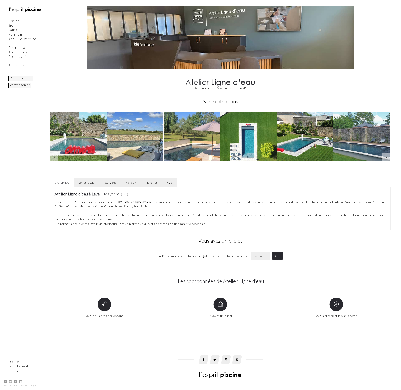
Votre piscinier (20, 85)
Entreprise (62, 182)
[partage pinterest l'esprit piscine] (237, 359)
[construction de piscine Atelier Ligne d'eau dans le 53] (135, 136)
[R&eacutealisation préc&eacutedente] (54, 157)
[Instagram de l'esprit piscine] (10, 381)
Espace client (18, 371)
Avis (170, 182)
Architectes (17, 52)
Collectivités (18, 56)
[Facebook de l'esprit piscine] (15, 381)
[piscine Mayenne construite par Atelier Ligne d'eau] (78, 136)
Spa (11, 25)
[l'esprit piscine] (25, 9)
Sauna (13, 30)
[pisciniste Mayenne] (361, 136)
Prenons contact (21, 78)
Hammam (15, 34)
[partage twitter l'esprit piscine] (215, 359)
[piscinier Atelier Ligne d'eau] (248, 136)
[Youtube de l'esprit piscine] (20, 381)
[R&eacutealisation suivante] (386, 157)
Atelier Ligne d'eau (137, 202)
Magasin (131, 182)
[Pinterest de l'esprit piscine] (5, 381)
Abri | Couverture (22, 39)
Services (111, 182)
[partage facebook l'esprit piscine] (203, 359)
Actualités (16, 65)
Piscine (13, 21)
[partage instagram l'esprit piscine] (226, 359)
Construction (87, 182)
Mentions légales (29, 385)
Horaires (152, 182)
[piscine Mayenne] (192, 136)
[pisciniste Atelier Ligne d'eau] (305, 136)
